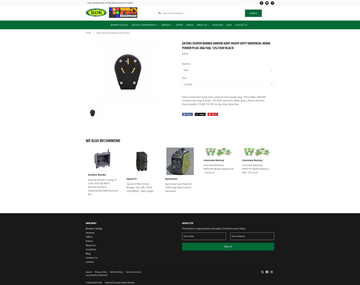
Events (190, 25)
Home (88, 33)
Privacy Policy (101, 272)
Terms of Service (133, 272)
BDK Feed (97, 282)
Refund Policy (116, 272)
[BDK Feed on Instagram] (271, 272)
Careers (90, 261)
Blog (229, 25)
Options (186, 63)
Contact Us (241, 25)
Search (256, 13)
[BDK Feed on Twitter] (262, 272)
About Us (202, 25)
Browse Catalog (119, 25)
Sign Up (228, 246)
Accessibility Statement (97, 275)
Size (184, 78)
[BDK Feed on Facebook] (267, 272)
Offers (179, 25)
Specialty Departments (144, 25)
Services (166, 25)
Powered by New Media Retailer (120, 282)
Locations (217, 25)
